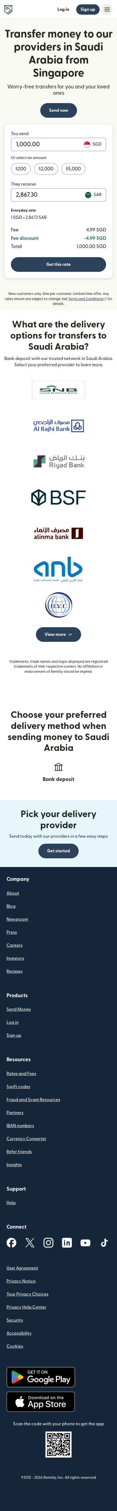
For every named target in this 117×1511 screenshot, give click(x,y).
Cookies (15, 1346)
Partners (15, 1113)
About (13, 893)
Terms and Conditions (87, 299)
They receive (23, 184)
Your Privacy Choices (27, 1294)
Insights (14, 1165)
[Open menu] (107, 9)
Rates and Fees (21, 1074)
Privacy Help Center (26, 1307)
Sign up (88, 9)
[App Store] (41, 1402)
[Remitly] (8, 9)
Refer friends (19, 1152)
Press (12, 932)
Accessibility (19, 1333)
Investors (15, 958)
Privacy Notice (21, 1281)
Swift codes (18, 1087)
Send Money (19, 1009)
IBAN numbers (20, 1126)
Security (15, 1320)
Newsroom (17, 919)
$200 (21, 169)
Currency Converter (26, 1139)
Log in (63, 9)
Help (11, 1203)
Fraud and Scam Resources (33, 1100)
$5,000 (73, 169)
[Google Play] (41, 1377)
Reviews (15, 971)
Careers (15, 945)
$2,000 (46, 169)
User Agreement (22, 1268)
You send (20, 134)
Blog (11, 906)
